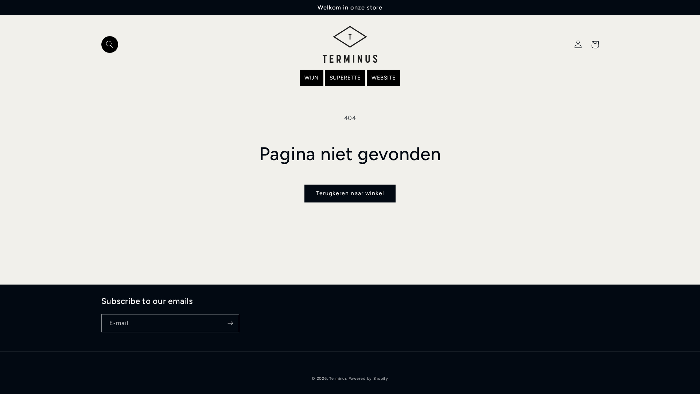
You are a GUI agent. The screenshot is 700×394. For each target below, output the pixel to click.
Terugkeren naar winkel (350, 193)
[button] (109, 44)
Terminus (338, 378)
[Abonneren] (230, 323)
